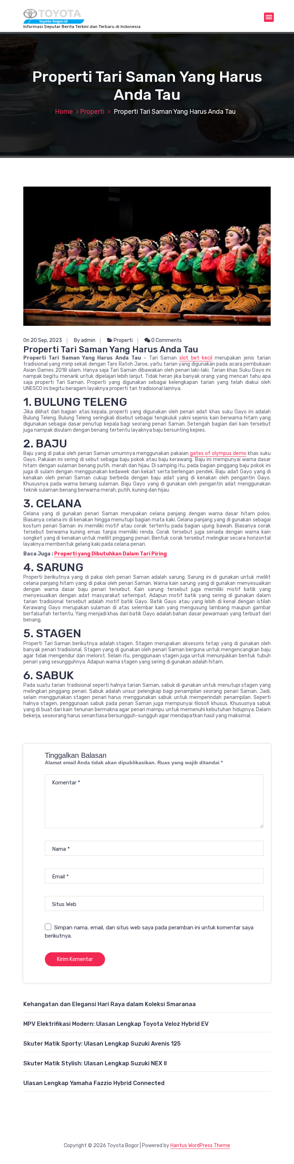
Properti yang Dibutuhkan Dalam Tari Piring (110, 554)
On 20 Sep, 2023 (42, 340)
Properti (92, 112)
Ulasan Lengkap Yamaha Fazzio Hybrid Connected (94, 1083)
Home (64, 112)
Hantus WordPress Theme (200, 1145)
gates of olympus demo (218, 453)
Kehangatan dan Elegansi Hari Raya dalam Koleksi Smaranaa (109, 1004)
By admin (84, 340)
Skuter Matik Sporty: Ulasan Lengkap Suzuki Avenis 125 (102, 1043)
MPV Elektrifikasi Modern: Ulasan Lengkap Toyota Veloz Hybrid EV (116, 1023)
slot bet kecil (195, 358)
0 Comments (166, 340)
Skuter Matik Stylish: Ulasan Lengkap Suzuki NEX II (95, 1063)
